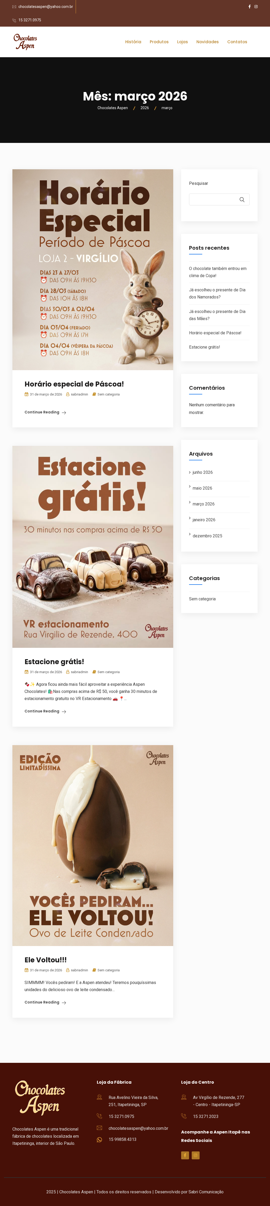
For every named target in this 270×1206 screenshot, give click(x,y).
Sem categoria (109, 394)
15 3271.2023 (206, 1116)
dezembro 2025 (207, 535)
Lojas (182, 42)
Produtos (159, 42)
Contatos (237, 42)
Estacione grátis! (54, 662)
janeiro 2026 (204, 519)
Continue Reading (42, 412)
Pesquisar (198, 183)
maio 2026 (202, 488)
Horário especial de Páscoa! (74, 384)
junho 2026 (203, 472)
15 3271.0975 (29, 20)
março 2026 (204, 503)
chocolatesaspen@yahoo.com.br (45, 6)
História (133, 42)
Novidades (207, 42)
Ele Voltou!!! (46, 960)
